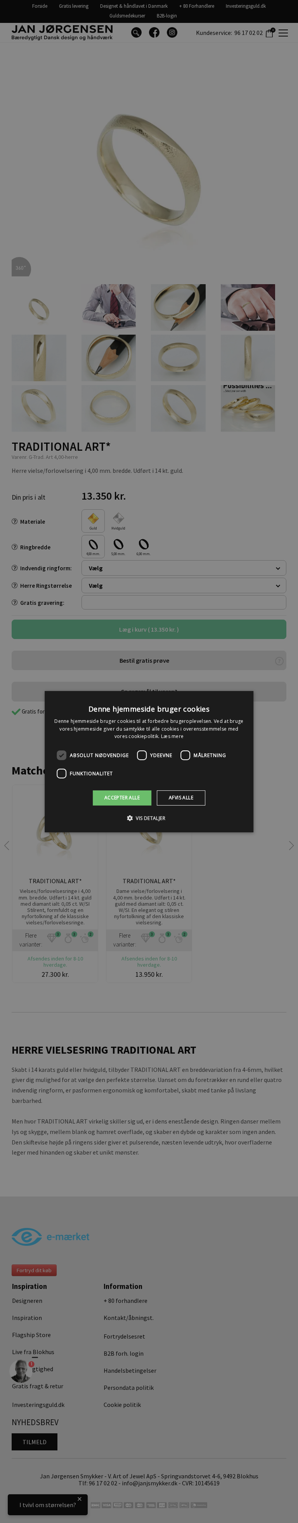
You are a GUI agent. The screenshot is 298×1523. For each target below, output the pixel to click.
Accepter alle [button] (122, 797)
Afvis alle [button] (181, 797)
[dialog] (149, 761)
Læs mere (172, 736)
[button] (149, 818)
